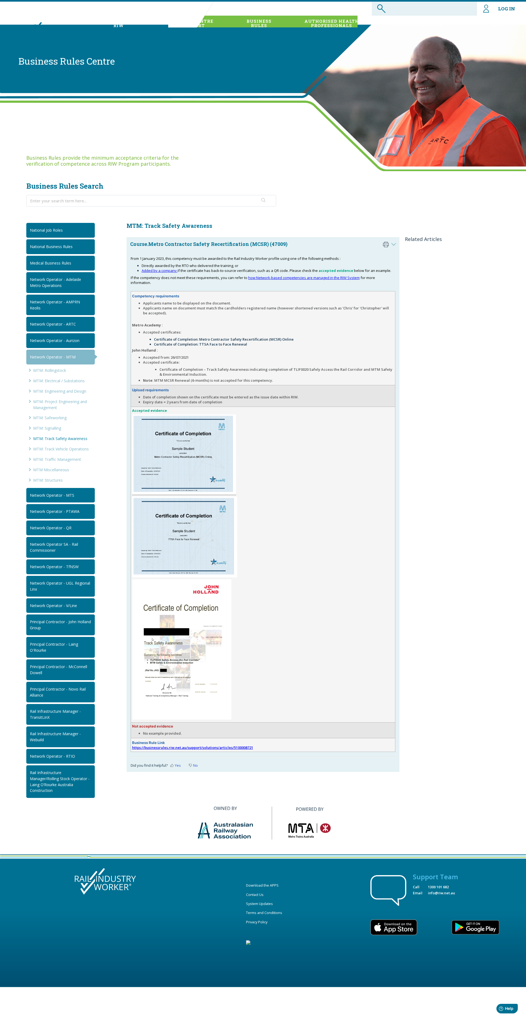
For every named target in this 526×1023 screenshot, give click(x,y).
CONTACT (493, 23)
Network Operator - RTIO (52, 756)
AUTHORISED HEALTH (331, 23)
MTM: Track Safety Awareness (60, 438)
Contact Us (255, 894)
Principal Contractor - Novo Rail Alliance (58, 692)
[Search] (263, 200)
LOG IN (506, 8)
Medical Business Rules (50, 263)
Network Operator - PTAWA (54, 511)
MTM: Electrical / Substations (59, 380)
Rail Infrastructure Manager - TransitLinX (55, 714)
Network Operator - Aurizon (54, 340)
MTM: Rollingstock (49, 370)
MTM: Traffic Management (57, 459)
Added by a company (160, 270)
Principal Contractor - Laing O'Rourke (54, 647)
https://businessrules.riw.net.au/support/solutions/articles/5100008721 (192, 747)
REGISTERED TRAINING (420, 23)
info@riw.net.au (441, 892)
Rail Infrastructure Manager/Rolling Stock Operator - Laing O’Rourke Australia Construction (60, 781)
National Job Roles (46, 230)
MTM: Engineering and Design (59, 391)
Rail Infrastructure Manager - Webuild (55, 736)
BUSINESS (259, 23)
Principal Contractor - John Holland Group (60, 624)
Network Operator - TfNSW (54, 566)
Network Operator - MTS (52, 495)
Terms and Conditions (264, 912)
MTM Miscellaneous (51, 469)
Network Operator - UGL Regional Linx (60, 586)
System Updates (259, 903)
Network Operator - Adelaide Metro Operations (55, 282)
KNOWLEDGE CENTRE (187, 23)
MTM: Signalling (47, 428)
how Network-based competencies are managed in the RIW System (304, 277)
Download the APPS (262, 885)
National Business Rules (51, 246)
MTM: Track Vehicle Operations (61, 449)
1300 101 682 (438, 886)
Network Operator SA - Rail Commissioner (54, 547)
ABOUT (119, 23)
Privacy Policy (256, 921)
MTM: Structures (48, 480)
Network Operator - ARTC (53, 324)
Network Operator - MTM (53, 357)
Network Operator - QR (51, 527)
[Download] (252, 454)
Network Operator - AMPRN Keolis (55, 305)
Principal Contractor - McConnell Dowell (58, 669)
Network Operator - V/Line (53, 605)
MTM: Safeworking (50, 417)
